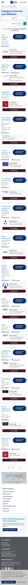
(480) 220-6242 (13, 192)
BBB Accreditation (7, 553)
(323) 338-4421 (13, 102)
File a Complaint (6, 546)
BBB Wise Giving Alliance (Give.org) (11, 564)
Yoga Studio (6, 511)
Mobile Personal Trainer (9, 506)
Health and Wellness (8, 491)
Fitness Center (7, 499)
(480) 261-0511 (13, 453)
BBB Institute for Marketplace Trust (11, 562)
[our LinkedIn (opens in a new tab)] (6, 569)
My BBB (24, 2)
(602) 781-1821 (5, 136)
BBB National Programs (8, 565)
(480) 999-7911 (13, 363)
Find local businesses (11, 6)
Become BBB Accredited (14, 480)
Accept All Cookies (8, 582)
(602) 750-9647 (13, 391)
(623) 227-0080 (13, 49)
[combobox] (21, 23)
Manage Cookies (21, 582)
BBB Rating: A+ (6, 306)
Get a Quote (14, 57)
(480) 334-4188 (13, 221)
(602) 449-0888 (13, 75)
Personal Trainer (7, 494)
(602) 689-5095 (13, 163)
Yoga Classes (6, 501)
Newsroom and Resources (9, 556)
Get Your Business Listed (8, 552)
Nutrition (5, 503)
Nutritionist (6, 508)
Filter (13, 18)
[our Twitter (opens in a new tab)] (3, 569)
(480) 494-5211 (13, 250)
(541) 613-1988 (13, 424)
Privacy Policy (18, 576)
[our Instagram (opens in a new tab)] (12, 569)
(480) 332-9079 (13, 284)
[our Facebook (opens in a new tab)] (9, 569)
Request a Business (10, 530)
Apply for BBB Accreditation (9, 555)
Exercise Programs (8, 496)
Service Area (16, 72)
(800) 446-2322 (13, 309)
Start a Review (5, 544)
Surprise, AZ (15, 30)
